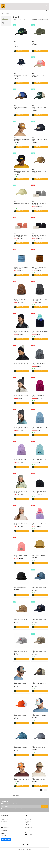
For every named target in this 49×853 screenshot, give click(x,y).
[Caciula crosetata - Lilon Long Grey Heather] (21, 416)
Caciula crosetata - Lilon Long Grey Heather (21, 428)
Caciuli (3, 22)
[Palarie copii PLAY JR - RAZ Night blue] (21, 64)
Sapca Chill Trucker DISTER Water (39, 588)
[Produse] (2, 11)
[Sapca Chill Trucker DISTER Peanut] (21, 608)
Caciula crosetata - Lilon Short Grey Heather (40, 300)
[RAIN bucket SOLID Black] (21, 576)
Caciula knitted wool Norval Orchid (39, 396)
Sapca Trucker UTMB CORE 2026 (21, 43)
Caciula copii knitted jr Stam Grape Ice (39, 524)
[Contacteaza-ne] (43, 11)
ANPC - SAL (27, 824)
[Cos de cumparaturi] (46, 11)
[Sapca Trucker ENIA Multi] (40, 64)
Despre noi (3, 817)
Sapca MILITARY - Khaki (38, 43)
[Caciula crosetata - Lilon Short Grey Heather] (40, 288)
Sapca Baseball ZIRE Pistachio (21, 203)
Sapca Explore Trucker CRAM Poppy (21, 716)
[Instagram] (28, 844)
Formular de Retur (28, 821)
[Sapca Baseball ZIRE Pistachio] (21, 192)
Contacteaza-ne (7, 839)
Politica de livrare (4, 821)
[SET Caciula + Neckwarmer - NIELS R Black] (40, 224)
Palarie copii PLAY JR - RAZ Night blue (20, 75)
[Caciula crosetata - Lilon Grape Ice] (21, 448)
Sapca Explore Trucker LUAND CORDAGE (21, 139)
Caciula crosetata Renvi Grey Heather (21, 396)
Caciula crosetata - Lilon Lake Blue (39, 428)
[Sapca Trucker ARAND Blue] (21, 96)
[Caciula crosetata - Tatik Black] (21, 352)
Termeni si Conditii (4, 819)
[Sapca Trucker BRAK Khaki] (40, 768)
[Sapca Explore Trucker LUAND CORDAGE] (21, 128)
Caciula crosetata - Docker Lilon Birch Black (39, 492)
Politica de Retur (28, 819)
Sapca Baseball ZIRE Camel (39, 171)
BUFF (15, 41)
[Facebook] (21, 844)
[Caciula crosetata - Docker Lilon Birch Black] (40, 480)
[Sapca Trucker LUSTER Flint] (40, 704)
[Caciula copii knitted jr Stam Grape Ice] (40, 512)
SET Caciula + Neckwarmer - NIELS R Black (39, 236)
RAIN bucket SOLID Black (20, 587)
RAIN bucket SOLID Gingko (38, 555)
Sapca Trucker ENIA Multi (38, 75)
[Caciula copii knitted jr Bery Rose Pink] (21, 544)
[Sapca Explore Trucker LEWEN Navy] (40, 128)
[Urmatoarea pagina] (46, 790)
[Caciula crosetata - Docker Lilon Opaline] (21, 480)
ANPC (26, 822)
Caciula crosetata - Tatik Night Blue (40, 332)
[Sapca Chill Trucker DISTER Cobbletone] (40, 640)
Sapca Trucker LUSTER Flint (39, 715)
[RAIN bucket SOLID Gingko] (40, 544)
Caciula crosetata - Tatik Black (21, 363)
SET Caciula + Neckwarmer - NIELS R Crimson (21, 236)
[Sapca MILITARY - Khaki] (40, 32)
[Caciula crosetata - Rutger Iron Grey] (40, 352)
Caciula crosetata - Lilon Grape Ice (20, 460)
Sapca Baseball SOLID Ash (38, 747)
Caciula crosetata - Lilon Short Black (21, 332)
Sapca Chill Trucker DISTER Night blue (39, 620)
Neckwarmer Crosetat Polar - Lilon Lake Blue (21, 268)
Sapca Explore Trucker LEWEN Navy (39, 139)
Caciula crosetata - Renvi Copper (20, 300)
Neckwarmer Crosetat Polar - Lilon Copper (39, 268)
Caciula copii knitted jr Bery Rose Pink (20, 556)
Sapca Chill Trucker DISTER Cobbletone (39, 652)
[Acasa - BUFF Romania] (7, 6)
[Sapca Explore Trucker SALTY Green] (40, 96)
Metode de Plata (28, 817)
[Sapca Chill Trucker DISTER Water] (40, 576)
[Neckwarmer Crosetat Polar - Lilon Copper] (40, 256)
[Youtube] (23, 844)
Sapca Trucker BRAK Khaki (38, 779)
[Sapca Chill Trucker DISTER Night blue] (40, 608)
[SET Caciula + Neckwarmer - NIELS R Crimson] (21, 224)
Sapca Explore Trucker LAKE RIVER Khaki (39, 684)
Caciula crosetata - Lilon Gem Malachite (39, 460)
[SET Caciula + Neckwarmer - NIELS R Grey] (40, 192)
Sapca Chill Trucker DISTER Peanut (20, 620)
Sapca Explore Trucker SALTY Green (39, 107)
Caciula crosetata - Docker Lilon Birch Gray (20, 524)
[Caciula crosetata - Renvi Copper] (21, 288)
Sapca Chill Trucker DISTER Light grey (20, 652)
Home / (3, 13)
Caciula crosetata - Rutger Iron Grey (39, 364)
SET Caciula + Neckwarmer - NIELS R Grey (39, 204)
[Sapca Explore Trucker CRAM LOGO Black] (21, 160)
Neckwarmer (4, 23)
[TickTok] (26, 844)
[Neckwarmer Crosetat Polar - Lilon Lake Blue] (21, 256)
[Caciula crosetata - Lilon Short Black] (21, 320)
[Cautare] (46, 6)
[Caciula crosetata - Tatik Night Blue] (40, 320)
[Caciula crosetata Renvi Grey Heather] (21, 384)
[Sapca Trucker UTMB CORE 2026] (21, 32)
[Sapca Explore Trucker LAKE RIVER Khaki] (40, 672)
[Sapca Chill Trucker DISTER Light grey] (21, 640)
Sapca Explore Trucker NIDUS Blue (21, 748)
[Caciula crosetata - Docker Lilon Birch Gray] (21, 512)
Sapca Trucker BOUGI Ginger (21, 779)
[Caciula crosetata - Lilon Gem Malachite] (40, 448)
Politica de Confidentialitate (31, 808)
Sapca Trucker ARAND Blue (20, 107)
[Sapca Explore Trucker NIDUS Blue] (21, 736)
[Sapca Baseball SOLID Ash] (40, 736)
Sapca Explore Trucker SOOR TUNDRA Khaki (21, 684)
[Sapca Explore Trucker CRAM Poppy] (21, 704)
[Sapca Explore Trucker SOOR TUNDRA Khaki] (21, 672)
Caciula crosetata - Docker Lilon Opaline (20, 492)
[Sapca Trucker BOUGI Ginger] (21, 768)
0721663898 (29, 833)
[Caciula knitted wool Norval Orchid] (40, 384)
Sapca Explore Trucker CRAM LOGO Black (21, 171)
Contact (2, 822)
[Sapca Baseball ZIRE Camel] (40, 160)
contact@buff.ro (30, 834)
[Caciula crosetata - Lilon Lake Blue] (40, 416)
